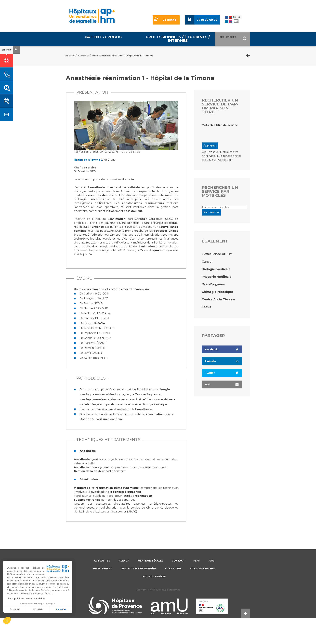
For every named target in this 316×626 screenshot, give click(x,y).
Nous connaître (154, 576)
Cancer (207, 261)
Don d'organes (213, 284)
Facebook (211, 349)
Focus (206, 307)
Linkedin (210, 361)
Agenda (124, 561)
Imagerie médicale (216, 277)
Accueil (70, 55)
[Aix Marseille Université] (169, 606)
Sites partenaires (202, 568)
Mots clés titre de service (220, 125)
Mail (207, 384)
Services (83, 55)
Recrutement (102, 568)
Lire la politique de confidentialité (26, 598)
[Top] (245, 613)
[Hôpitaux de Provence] (115, 605)
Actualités (102, 561)
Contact (178, 561)
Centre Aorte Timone (218, 299)
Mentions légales (150, 561)
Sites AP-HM (173, 568)
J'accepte (61, 609)
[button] (7, 620)
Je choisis (38, 609)
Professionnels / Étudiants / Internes (178, 39)
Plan (196, 561)
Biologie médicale (216, 269)
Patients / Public (103, 37)
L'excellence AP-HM (217, 254)
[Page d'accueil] (248, 55)
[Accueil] (92, 16)
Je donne (169, 19)
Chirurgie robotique (217, 292)
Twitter (210, 372)
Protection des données (138, 568)
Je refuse (15, 609)
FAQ (211, 561)
